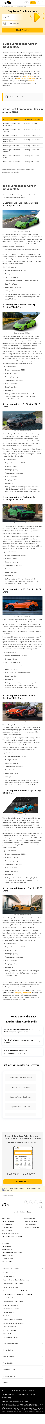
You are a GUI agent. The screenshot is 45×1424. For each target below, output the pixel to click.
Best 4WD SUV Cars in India (20, 1087)
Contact (22, 1212)
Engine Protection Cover (11, 1287)
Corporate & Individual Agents (12, 1236)
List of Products (7, 1224)
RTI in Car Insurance (9, 1327)
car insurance (28, 76)
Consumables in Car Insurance (13, 1283)
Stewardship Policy (22, 1394)
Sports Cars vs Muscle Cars (21, 1107)
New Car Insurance (9, 1312)
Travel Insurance (7, 1258)
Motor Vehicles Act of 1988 (25, 78)
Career (29, 1212)
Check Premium (22, 30)
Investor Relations (8, 1394)
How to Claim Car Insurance (12, 1298)
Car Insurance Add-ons (10, 1337)
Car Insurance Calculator (11, 1309)
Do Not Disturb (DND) (19, 1391)
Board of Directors (30, 1221)
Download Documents (31, 1227)
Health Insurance (7, 1255)
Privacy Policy (6, 1398)
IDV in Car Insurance (9, 1330)
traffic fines (32, 81)
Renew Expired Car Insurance (12, 1319)
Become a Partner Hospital (11, 1233)
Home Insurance (7, 1261)
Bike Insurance (7, 1249)
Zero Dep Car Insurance (11, 1305)
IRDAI (33, 1394)
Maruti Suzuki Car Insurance (12, 1273)
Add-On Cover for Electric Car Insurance (16, 1280)
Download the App (22, 1182)
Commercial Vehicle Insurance (12, 1252)
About (16, 1212)
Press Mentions (7, 1230)
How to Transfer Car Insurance (13, 1301)
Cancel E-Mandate (8, 1221)
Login (33, 2)
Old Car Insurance (9, 1316)
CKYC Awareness (8, 1227)
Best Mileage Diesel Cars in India (21, 1078)
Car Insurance (6, 1246)
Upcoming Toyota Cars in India (20, 1097)
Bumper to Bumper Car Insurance (13, 1323)
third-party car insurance (23, 993)
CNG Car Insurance (9, 1276)
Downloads (6, 1391)
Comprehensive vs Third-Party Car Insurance (17, 1294)
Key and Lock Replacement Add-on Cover (16, 1291)
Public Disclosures (30, 1224)
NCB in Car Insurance (10, 1334)
